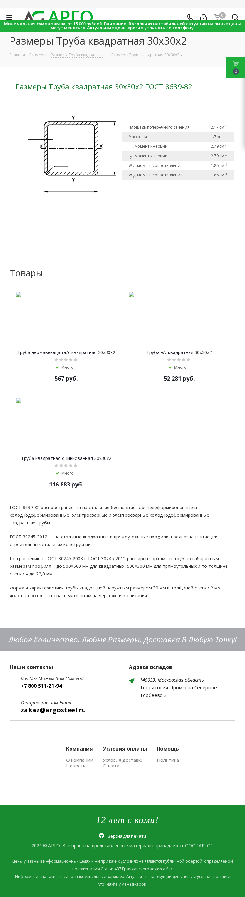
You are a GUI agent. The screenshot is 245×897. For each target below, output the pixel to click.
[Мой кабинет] (203, 17)
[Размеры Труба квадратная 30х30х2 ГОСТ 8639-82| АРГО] (69, 151)
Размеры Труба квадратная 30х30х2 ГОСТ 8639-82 (104, 87)
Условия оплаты (125, 748)
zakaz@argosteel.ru (53, 710)
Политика (168, 760)
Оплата (111, 765)
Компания (79, 748)
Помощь (168, 748)
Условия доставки (123, 760)
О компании (79, 760)
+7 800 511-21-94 (41, 685)
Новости (76, 765)
